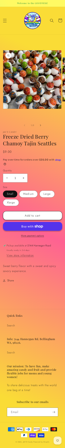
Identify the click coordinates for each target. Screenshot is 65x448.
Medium (28, 194)
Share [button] (10, 280)
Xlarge (11, 202)
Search (11, 325)
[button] (5, 20)
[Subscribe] (54, 412)
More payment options (32, 235)
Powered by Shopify (41, 442)
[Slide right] (40, 125)
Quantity (7, 170)
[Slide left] (24, 125)
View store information (20, 255)
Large (47, 194)
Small (10, 194)
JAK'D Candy (28, 442)
